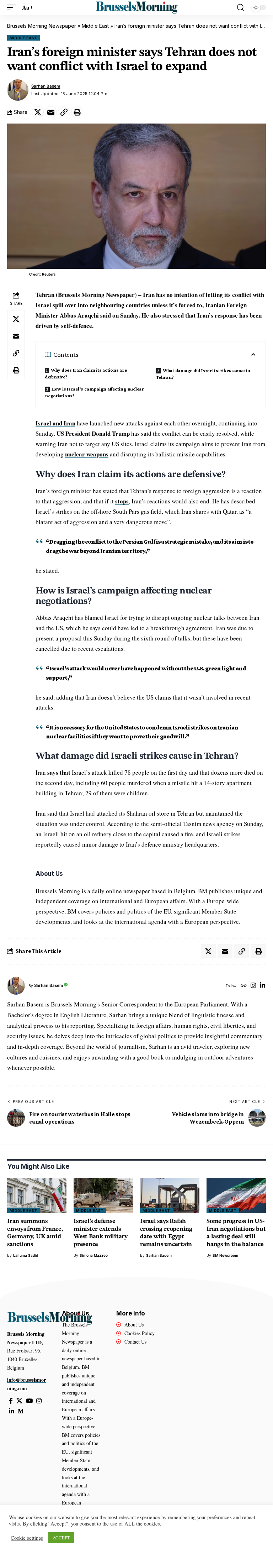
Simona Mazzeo (94, 1255)
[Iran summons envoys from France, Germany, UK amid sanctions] (36, 1195)
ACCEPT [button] (61, 1537)
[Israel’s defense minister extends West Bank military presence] (103, 1195)
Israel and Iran (55, 423)
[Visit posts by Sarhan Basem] (17, 90)
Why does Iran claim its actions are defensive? (86, 373)
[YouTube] (29, 1401)
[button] (13, 7)
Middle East (95, 26)
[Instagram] (253, 985)
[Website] (243, 985)
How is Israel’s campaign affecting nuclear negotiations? (94, 392)
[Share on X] (38, 112)
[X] (19, 1401)
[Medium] (21, 1411)
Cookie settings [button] (27, 1538)
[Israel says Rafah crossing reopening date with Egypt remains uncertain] (169, 1195)
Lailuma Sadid (25, 1255)
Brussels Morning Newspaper (41, 26)
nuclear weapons (86, 454)
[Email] (51, 112)
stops (122, 501)
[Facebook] (11, 1401)
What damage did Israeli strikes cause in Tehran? (203, 373)
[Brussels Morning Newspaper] (136, 7)
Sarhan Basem (45, 86)
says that (58, 772)
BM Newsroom (225, 1255)
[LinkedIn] (262, 985)
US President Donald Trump (93, 433)
